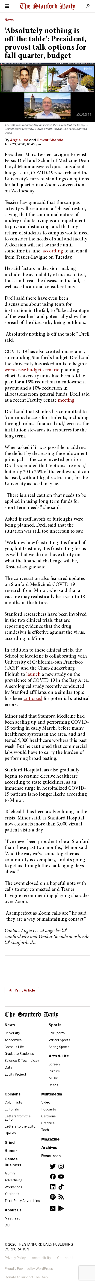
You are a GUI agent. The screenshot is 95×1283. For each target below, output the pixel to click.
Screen (54, 1064)
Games (11, 1159)
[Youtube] (61, 1177)
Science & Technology (22, 1060)
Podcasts (48, 1109)
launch (33, 674)
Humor (11, 1151)
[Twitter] (53, 1166)
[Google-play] (61, 1208)
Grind (10, 1142)
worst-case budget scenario (32, 370)
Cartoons (48, 1116)
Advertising (13, 1180)
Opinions (13, 1094)
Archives (49, 1147)
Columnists (13, 1102)
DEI (7, 1225)
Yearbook (12, 1194)
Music (53, 1078)
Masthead (12, 1218)
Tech (45, 1130)
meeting (66, 400)
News (9, 20)
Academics (13, 1040)
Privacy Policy (15, 1258)
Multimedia (51, 1094)
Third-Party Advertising (22, 1201)
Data (8, 1067)
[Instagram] (61, 1166)
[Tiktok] (61, 1187)
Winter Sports (59, 1040)
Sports (55, 1025)
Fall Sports (57, 1033)
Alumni (10, 1173)
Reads (53, 1085)
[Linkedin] (53, 1187)
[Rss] (61, 1197)
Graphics (48, 1123)
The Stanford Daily (31, 1015)
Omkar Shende (50, 140)
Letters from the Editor (18, 1117)
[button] (22, 990)
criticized (33, 699)
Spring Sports (59, 1047)
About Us (13, 1210)
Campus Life (14, 1047)
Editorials (12, 1109)
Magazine (50, 1139)
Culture (54, 1071)
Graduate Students (19, 1054)
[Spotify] (53, 1197)
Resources (51, 1156)
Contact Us (65, 1258)
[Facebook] (53, 1177)
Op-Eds (10, 1133)
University (12, 1033)
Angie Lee (19, 140)
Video (45, 1102)
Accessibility (41, 1258)
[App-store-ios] (53, 1208)
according (53, 251)
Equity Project (15, 1074)
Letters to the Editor (21, 1126)
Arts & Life (59, 1056)
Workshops (13, 1187)
